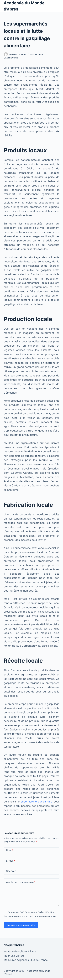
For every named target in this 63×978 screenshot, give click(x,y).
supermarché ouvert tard (36, 801)
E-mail (10, 860)
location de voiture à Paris (20, 951)
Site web (11, 871)
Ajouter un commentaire (21, 882)
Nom (9, 850)
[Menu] (57, 6)
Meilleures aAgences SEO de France (26, 960)
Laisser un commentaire (21, 925)
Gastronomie (11, 58)
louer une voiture (14, 955)
